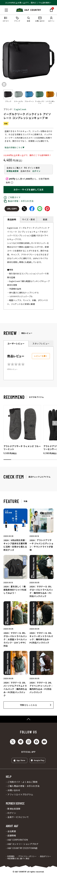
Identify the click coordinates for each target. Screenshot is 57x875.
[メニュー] (6, 10)
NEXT (54, 60)
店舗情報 (11, 835)
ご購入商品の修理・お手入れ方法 (23, 786)
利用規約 (11, 856)
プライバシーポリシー (27, 856)
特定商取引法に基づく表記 (18, 858)
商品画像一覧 (4, 84)
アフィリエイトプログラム (20, 794)
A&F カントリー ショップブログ (22, 844)
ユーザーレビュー (16, 343)
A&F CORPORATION (17, 840)
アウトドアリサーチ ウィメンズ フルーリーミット (22, 448)
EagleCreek (20, 109)
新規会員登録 (13, 171)
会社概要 (11, 831)
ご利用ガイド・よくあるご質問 (22, 782)
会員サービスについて (18, 817)
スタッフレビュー (41, 343)
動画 (45, 219)
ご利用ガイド (14, 197)
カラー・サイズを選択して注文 (28, 189)
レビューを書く (41, 356)
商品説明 (11, 219)
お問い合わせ (13, 790)
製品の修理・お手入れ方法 (20, 200)
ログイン (36, 171)
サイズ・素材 (28, 219)
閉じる (3, 9)
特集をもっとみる (28, 704)
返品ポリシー (45, 856)
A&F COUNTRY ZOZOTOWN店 (22, 848)
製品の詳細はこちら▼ (15, 147)
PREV (3, 60)
